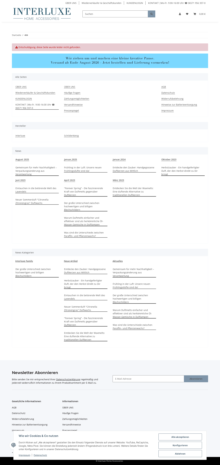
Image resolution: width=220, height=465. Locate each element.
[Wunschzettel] (187, 13)
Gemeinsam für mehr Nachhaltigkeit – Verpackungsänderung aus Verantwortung (36, 171)
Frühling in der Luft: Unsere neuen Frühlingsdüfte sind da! (83, 169)
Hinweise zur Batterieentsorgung (179, 104)
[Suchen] (151, 13)
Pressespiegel (71, 110)
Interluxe (20, 135)
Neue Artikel (71, 261)
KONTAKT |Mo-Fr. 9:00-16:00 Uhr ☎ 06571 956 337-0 (177, 3)
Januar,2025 (70, 159)
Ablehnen (180, 453)
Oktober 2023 (168, 159)
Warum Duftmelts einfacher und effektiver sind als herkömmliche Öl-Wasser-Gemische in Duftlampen (83, 221)
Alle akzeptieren (180, 437)
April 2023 (69, 180)
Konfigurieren (180, 445)
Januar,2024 (119, 159)
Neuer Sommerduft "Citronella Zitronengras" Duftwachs (31, 201)
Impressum (24, 455)
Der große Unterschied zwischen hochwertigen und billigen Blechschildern (81, 206)
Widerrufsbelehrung (172, 98)
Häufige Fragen (72, 92)
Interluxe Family (24, 261)
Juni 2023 (20, 180)
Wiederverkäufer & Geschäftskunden (101, 3)
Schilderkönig (71, 135)
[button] (179, 13)
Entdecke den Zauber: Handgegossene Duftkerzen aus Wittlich (133, 169)
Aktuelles (118, 261)
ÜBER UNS (71, 3)
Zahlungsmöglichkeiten (76, 98)
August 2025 (22, 159)
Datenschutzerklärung (68, 379)
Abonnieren (196, 378)
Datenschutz (40, 455)
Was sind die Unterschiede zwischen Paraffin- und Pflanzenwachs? (84, 234)
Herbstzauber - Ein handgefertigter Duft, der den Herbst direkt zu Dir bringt (180, 171)
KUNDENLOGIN (135, 3)
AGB (163, 86)
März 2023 (118, 180)
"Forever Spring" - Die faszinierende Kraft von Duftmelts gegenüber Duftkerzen (83, 191)
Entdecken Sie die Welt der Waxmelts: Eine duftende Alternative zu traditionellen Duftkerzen (133, 191)
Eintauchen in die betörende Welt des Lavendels (35, 190)
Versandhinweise (73, 104)
